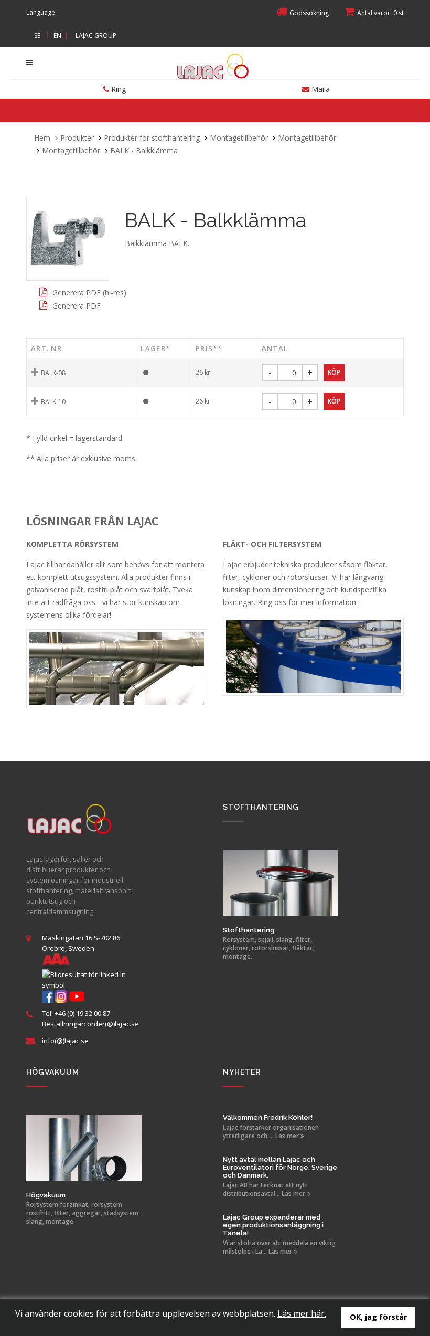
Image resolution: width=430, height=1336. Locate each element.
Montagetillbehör (239, 138)
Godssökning (309, 12)
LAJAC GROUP (96, 35)
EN (57, 35)
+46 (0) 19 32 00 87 (82, 1013)
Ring (117, 89)
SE (37, 35)
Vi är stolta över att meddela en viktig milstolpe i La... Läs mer (279, 1247)
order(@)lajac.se (113, 1023)
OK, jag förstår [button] (378, 1317)
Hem (42, 138)
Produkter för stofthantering (152, 138)
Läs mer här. (301, 1313)
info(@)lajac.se (65, 1040)
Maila (319, 89)
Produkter (77, 138)
